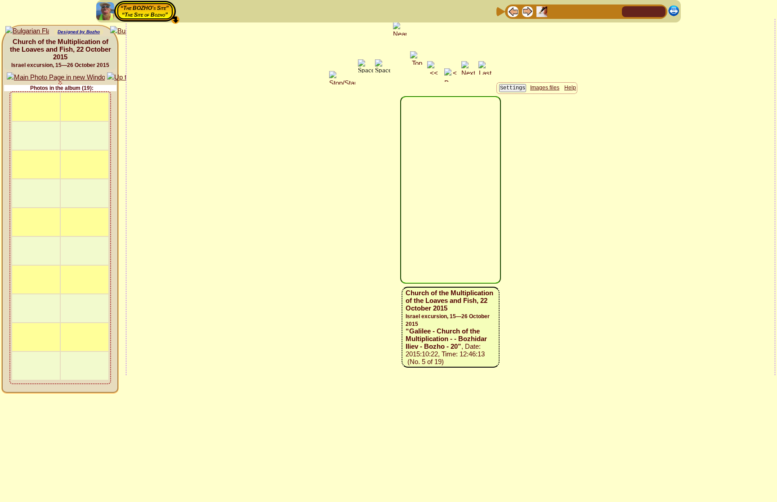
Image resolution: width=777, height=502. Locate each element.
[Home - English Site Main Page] (644, 11)
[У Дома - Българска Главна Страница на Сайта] (658, 11)
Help (570, 87)
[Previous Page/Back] (513, 11)
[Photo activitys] (585, 11)
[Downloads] (599, 11)
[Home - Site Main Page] (629, 11)
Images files (544, 87)
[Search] (613, 11)
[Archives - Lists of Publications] (541, 11)
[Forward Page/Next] (527, 11)
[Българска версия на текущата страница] (27, 31)
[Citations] (556, 11)
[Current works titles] (570, 11)
